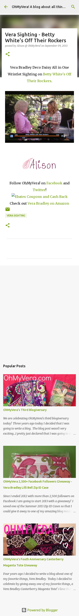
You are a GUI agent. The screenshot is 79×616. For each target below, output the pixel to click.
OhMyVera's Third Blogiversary (25, 410)
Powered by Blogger (42, 610)
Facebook (54, 183)
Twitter (39, 190)
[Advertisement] (39, 311)
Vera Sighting (16, 215)
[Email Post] (7, 210)
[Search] (73, 7)
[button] (7, 54)
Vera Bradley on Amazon (48, 203)
